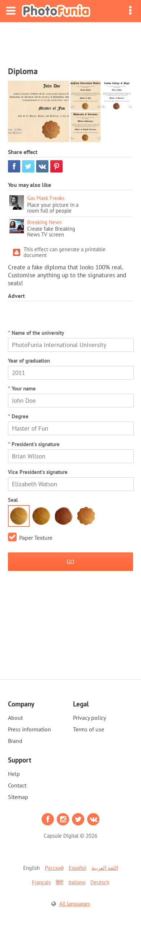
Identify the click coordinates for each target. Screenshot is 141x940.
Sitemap (18, 796)
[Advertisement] (70, 42)
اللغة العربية (104, 867)
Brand (15, 740)
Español (77, 867)
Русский (54, 867)
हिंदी (59, 882)
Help (14, 773)
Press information (29, 729)
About (15, 717)
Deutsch (99, 882)
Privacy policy (89, 717)
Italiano (76, 882)
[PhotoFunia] (56, 11)
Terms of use (88, 729)
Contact (17, 785)
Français (41, 882)
